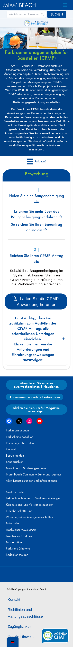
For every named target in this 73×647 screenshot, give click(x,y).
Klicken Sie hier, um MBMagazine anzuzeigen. (36, 409)
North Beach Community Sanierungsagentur (33, 474)
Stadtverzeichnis (16, 492)
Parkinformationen (17, 430)
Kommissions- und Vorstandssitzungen (29, 505)
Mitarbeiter (13, 523)
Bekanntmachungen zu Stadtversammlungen (33, 498)
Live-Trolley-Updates (19, 536)
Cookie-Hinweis (20, 637)
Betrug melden (15, 455)
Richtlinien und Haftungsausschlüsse (25, 613)
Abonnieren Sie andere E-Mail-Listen (34, 397)
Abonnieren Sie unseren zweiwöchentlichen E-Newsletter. (36, 385)
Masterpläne (14, 542)
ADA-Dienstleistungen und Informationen (31, 481)
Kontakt (14, 599)
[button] (36, 339)
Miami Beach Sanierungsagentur (26, 468)
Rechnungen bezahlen (20, 443)
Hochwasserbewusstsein (21, 530)
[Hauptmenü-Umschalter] (65, 5)
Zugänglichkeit (19, 626)
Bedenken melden (17, 555)
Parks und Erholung (18, 548)
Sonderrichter (14, 462)
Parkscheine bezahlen (19, 437)
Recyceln (11, 449)
